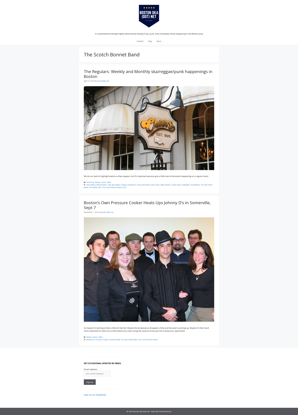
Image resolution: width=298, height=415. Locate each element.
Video (109, 182)
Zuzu (124, 187)
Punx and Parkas (143, 185)
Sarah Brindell (114, 339)
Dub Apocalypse (114, 185)
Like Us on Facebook (95, 394)
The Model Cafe (95, 187)
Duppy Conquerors (129, 185)
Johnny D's (90, 339)
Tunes (103, 182)
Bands (88, 337)
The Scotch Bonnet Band (112, 187)
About (159, 41)
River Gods (155, 185)
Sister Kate (176, 185)
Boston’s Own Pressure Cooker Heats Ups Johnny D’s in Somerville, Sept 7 (147, 205)
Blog (150, 41)
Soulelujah (185, 185)
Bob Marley (90, 185)
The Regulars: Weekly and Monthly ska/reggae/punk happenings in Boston (148, 74)
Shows (97, 182)
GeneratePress (165, 411)
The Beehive (195, 185)
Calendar (140, 41)
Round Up (90, 182)
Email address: (91, 369)
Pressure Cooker (101, 339)
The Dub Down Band (129, 339)
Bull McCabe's (101, 185)
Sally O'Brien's (165, 185)
